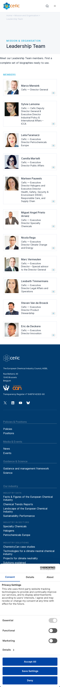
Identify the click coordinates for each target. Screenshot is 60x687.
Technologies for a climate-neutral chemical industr (28, 552)
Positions (8, 433)
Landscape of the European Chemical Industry (25, 510)
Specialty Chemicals (15, 526)
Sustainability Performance (19, 515)
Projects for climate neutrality (20, 558)
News (6, 448)
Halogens (8, 530)
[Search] (47, 6)
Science (7, 472)
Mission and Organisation (26, 15)
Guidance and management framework (26, 468)
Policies (7, 429)
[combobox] (47, 6)
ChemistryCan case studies (19, 546)
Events (7, 453)
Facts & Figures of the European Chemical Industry (28, 498)
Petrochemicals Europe (16, 535)
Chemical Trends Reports (18, 504)
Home (9, 15)
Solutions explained (14, 562)
